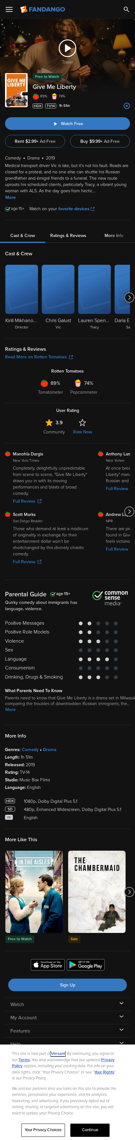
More (10, 197)
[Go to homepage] (43, 9)
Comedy (30, 749)
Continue (90, 1129)
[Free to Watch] (34, 891)
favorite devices (73, 208)
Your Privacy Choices (43, 1129)
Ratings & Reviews (68, 235)
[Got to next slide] (129, 297)
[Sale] (97, 891)
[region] (67, 1092)
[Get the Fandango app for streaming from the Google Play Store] (86, 966)
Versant (58, 1053)
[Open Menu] (9, 9)
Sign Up (67, 985)
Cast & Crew (22, 235)
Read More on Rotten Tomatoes (36, 357)
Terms (24, 1059)
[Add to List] (127, 106)
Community (54, 432)
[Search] (126, 9)
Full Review (24, 501)
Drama (50, 749)
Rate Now (82, 432)
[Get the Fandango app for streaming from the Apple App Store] (47, 966)
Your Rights (104, 1072)
